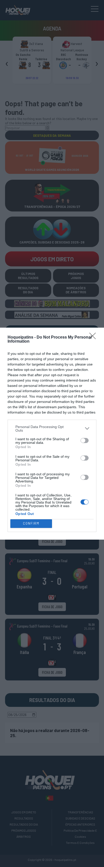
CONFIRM (31, 523)
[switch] (85, 440)
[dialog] (52, 434)
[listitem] (52, 428)
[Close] (94, 337)
